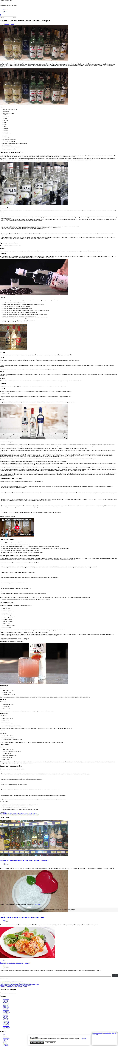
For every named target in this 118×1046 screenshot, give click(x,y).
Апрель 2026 (6, 1003)
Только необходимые (50, 1042)
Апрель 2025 (6, 1018)
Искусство (5, 9)
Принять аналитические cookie (37, 1042)
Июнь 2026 (5, 1001)
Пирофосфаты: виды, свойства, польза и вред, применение (22, 917)
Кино (4, 1040)
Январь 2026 (6, 1007)
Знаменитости (6, 1038)
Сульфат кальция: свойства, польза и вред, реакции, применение (15, 983)
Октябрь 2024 (6, 1026)
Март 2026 (5, 1005)
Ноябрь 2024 (6, 1024)
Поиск (1, 973)
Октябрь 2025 (6, 1011)
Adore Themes (38, 904)
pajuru (12, 24)
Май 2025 (5, 1017)
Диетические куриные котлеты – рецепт (15, 963)
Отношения (5, 1044)
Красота (4, 1041)
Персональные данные (58, 909)
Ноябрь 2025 (6, 1010)
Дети (4, 1034)
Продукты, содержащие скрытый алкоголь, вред (11, 981)
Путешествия (6, 1045)
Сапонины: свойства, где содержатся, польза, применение (13, 986)
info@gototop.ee (71, 909)
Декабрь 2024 (6, 1023)
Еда (3, 12)
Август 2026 (6, 999)
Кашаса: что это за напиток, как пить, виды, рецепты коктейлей (24, 861)
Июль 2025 (5, 1015)
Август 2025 (6, 1013)
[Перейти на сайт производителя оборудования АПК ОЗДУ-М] (104, 1038)
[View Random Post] (0, 14)
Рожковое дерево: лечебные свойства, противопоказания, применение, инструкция (19, 984)
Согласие (66, 909)
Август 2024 (6, 1028)
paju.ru (1, 2)
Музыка (4, 1042)
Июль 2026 (5, 1000)
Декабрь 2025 (6, 1008)
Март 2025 (5, 1019)
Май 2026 (5, 1002)
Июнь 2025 (5, 1016)
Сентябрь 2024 (6, 1027)
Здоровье (5, 11)
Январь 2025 (6, 1022)
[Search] (0, 15)
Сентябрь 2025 (6, 1012)
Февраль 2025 (6, 1021)
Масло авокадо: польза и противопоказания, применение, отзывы (15, 985)
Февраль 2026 (6, 1006)
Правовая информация (48, 909)
